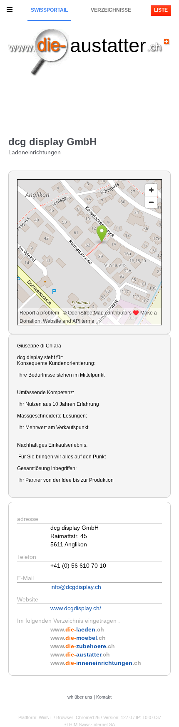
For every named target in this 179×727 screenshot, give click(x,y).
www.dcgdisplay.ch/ (75, 608)
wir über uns (79, 696)
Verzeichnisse (111, 10)
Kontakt (104, 696)
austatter (108, 45)
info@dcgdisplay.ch (75, 587)
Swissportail (49, 10)
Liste (161, 10)
